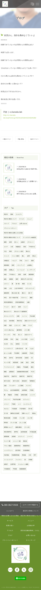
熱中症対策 (19, 358)
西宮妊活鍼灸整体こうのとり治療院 (31, 530)
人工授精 (20, 385)
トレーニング (20, 270)
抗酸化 (18, 367)
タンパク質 (7, 362)
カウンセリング (30, 288)
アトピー (6, 307)
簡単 (10, 251)
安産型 (26, 358)
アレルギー (12, 385)
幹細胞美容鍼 (15, 455)
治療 (28, 302)
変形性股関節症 (8, 302)
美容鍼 (24, 455)
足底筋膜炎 (26, 450)
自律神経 (24, 390)
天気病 (16, 395)
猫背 (13, 265)
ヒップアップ (31, 270)
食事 (19, 307)
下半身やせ (32, 246)
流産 (5, 385)
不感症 (13, 404)
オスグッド (21, 436)
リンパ (25, 307)
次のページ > (34, 139)
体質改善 (15, 362)
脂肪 (32, 260)
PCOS (32, 371)
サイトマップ (31, 540)
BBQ (5, 297)
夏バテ (30, 293)
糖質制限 (31, 274)
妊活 (5, 321)
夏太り (24, 293)
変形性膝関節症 (19, 302)
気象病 (10, 395)
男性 (5, 358)
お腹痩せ (29, 265)
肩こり (20, 334)
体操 (5, 274)
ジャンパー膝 (16, 441)
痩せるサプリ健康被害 (20, 311)
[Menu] (37, 3)
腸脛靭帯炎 (17, 446)
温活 (27, 362)
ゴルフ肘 (29, 418)
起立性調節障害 (14, 390)
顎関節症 (32, 381)
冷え (11, 344)
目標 (18, 316)
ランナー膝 (7, 441)
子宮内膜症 (22, 408)
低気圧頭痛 (24, 395)
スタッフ (6, 223)
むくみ (29, 284)
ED (32, 358)
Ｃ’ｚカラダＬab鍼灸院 (29, 237)
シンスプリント (8, 450)
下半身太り (12, 274)
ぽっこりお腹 (8, 353)
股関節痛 (6, 436)
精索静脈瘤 (22, 469)
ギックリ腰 (13, 422)
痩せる (28, 251)
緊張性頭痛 (7, 418)
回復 (5, 325)
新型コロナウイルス (30, 321)
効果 (24, 274)
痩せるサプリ (8, 311)
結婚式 (23, 242)
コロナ (32, 339)
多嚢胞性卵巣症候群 (22, 371)
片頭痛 (15, 418)
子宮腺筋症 (7, 469)
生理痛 (6, 339)
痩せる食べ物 (15, 293)
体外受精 (11, 321)
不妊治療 (32, 316)
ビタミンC (17, 325)
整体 (11, 214)
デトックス (7, 334)
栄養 (32, 362)
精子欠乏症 (7, 381)
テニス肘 (21, 418)
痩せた (34, 256)
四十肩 (30, 408)
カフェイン (26, 399)
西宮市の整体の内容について (12, 237)
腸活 (32, 367)
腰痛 (5, 242)
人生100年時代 (18, 288)
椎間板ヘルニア (8, 427)
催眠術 (11, 279)
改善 (10, 242)
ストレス (6, 256)
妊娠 (22, 362)
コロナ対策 (24, 339)
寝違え (34, 413)
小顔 (29, 455)
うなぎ (31, 348)
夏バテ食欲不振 (13, 297)
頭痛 (5, 288)
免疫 (10, 325)
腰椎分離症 (18, 427)
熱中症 (11, 358)
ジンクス (32, 395)
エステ (6, 246)
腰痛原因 (6, 293)
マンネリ (28, 385)
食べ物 (17, 284)
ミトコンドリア (8, 459)
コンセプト (19, 214)
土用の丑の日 (19, 348)
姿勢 (28, 256)
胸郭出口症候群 (14, 413)
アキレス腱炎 (8, 446)
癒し (23, 256)
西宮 (24, 246)
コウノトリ (7, 399)
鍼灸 (5, 279)
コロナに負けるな (9, 330)
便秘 (24, 325)
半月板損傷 (33, 432)
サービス (21, 219)
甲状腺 (15, 469)
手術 (20, 260)
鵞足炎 (25, 441)
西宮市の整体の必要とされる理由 (13, 233)
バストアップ (20, 265)
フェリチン (18, 459)
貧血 (17, 339)
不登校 (31, 390)
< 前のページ (7, 139)
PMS (11, 339)
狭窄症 (16, 432)
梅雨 (23, 284)
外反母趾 (6, 455)
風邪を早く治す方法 (26, 279)
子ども (6, 390)
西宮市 (6, 214)
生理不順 (12, 464)
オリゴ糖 (26, 330)
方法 (5, 251)
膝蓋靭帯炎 (26, 446)
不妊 (14, 334)
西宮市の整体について (10, 219)
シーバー (29, 436)
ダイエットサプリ (9, 316)
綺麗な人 (11, 270)
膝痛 (31, 297)
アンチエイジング (9, 367)
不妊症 (31, 353)
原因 (19, 274)
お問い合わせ (23, 223)
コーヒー (6, 404)
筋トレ (16, 242)
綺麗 (5, 270)
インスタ (24, 344)
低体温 (17, 344)
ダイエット (30, 242)
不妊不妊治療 (16, 399)
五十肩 (6, 413)
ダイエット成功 (18, 251)
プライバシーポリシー (10, 228)
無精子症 (21, 376)
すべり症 (26, 427)
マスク (30, 325)
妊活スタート (28, 334)
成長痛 (13, 436)
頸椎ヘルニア (25, 413)
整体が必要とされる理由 (10, 516)
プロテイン (24, 297)
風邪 (17, 279)
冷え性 (6, 344)
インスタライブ (8, 348)
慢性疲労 (24, 381)
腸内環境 (19, 330)
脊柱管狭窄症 (8, 432)
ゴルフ (26, 260)
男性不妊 (19, 321)
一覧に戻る (20, 139)
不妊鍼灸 (25, 367)
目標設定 (6, 260)
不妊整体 (16, 353)
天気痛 (30, 459)
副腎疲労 (11, 371)
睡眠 (5, 371)
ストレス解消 (15, 256)
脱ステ (13, 307)
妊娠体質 (24, 353)
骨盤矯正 (18, 246)
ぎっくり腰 (22, 422)
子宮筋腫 (14, 408)
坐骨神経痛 (24, 432)
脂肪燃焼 (6, 265)
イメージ (24, 316)
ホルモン (6, 408)
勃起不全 (6, 376)
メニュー (29, 219)
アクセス (14, 223)
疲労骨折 (17, 450)
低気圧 (6, 464)
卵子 (35, 455)
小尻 (11, 246)
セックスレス (27, 404)
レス (19, 404)
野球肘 (6, 422)
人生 (10, 288)
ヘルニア (14, 260)
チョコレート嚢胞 (23, 464)
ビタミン (6, 284)
